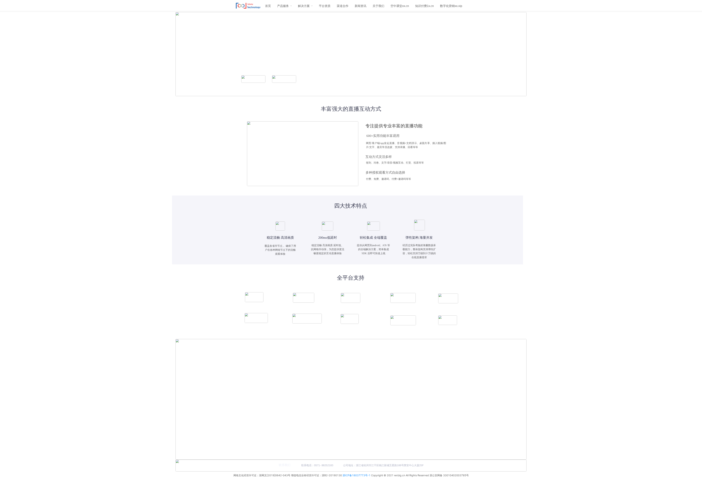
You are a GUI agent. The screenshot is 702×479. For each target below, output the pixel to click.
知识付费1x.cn (424, 5)
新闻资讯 (360, 5)
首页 (268, 5)
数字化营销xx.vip (451, 5)
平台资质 (325, 5)
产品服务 (283, 5)
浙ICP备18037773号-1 (356, 475)
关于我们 (378, 5)
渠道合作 (342, 5)
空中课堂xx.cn (399, 5)
